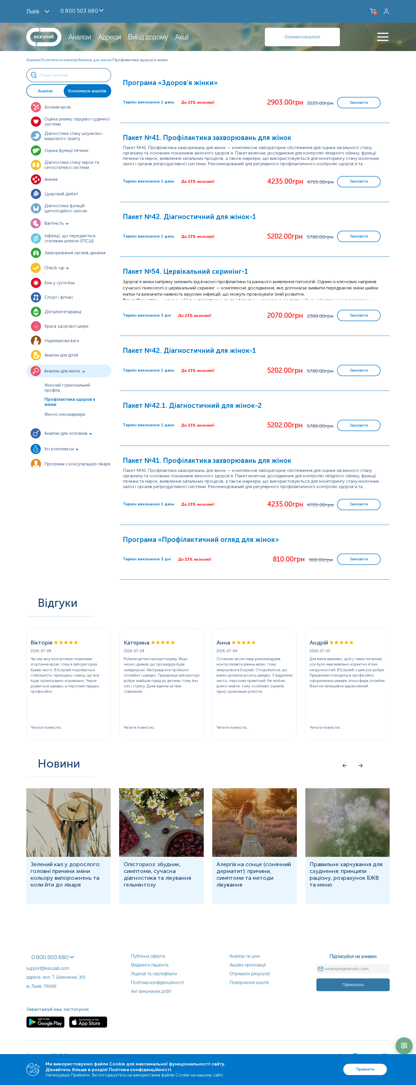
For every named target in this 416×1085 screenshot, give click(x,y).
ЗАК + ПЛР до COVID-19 (25, 756)
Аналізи (79, 37)
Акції (181, 37)
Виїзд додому (148, 37)
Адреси (109, 37)
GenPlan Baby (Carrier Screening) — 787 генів (45, 56)
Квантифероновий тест (24, 864)
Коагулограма (14, 886)
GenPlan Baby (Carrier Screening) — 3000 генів (47, 51)
